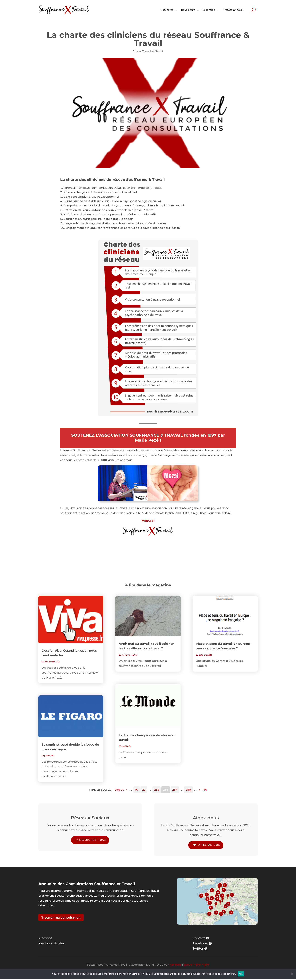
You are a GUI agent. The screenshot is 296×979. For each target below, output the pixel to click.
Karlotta (175, 964)
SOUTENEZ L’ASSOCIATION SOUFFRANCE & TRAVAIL (127, 435)
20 (144, 789)
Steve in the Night (196, 964)
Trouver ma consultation (61, 917)
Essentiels (208, 9)
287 (174, 789)
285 (156, 789)
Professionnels (232, 9)
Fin (204, 789)
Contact (199, 938)
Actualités (167, 9)
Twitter (198, 948)
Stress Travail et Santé (148, 51)
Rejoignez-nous (92, 840)
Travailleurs (188, 9)
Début (119, 789)
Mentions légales (51, 943)
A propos (45, 938)
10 (136, 789)
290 (188, 789)
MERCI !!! (148, 520)
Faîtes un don (208, 844)
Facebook (200, 943)
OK (241, 973)
